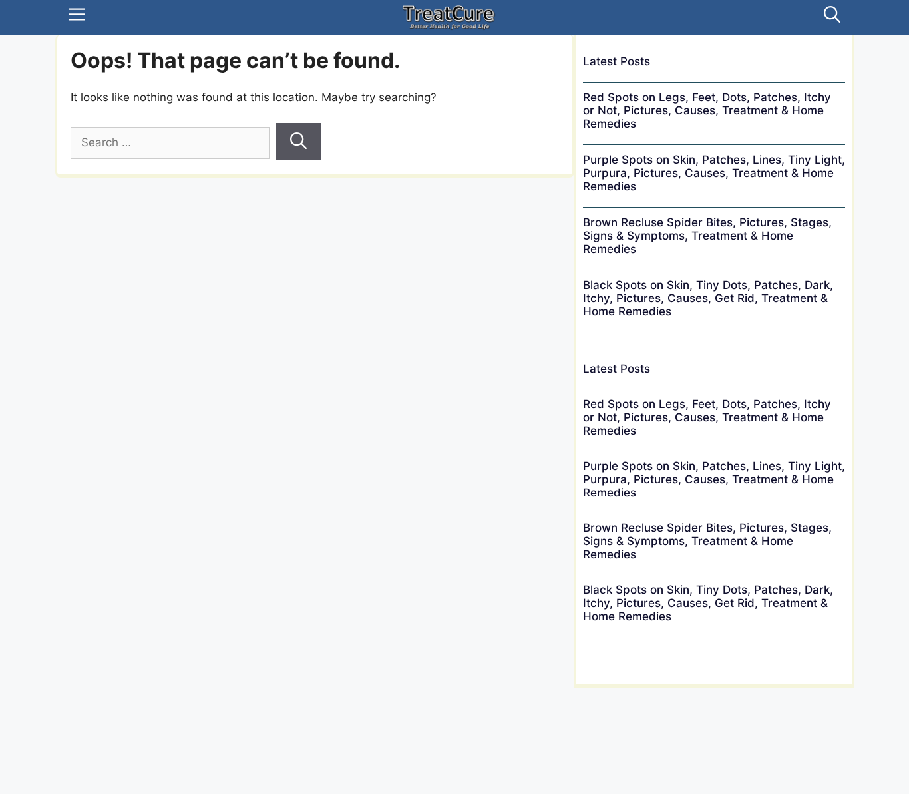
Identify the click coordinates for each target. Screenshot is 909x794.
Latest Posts (616, 61)
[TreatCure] (448, 17)
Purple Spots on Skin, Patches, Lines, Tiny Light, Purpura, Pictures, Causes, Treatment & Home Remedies (714, 173)
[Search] (298, 141)
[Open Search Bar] (832, 17)
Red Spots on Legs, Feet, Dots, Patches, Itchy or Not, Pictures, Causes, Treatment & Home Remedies (707, 110)
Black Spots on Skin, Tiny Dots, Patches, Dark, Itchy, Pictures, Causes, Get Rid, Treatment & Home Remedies (708, 298)
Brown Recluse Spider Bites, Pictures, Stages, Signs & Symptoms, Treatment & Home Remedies (707, 236)
